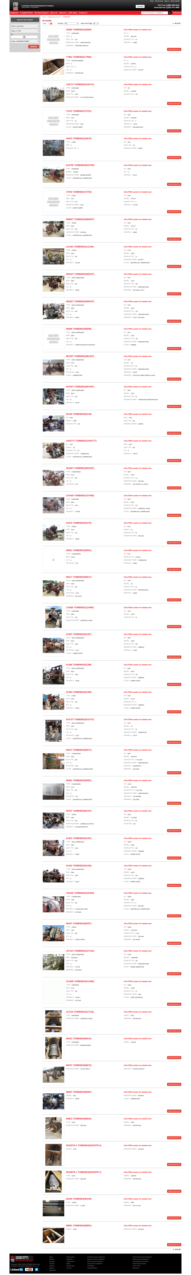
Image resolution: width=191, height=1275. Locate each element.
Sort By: (61, 23)
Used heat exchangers (139, 1263)
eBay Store (52, 1270)
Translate (140, 6)
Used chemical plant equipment (142, 1257)
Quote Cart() (175, 1)
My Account (159, 1)
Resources (136, 1268)
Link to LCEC (136, 1266)
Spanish (51, 1268)
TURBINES (66, 17)
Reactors (52, 1261)
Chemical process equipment (96, 1257)
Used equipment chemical (140, 1261)
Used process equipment (94, 1263)
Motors (68, 1263)
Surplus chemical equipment (95, 1259)
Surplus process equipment (141, 1259)
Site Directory (70, 1266)
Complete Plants (92, 1268)
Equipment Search (54, 17)
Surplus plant (70, 1257)
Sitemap (51, 1266)
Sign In (167, 1)
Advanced (177, 13)
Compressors (70, 1261)
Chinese (69, 1268)
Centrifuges (90, 1266)
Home (152, 1)
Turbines (52, 1263)
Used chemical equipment (95, 1261)
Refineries (69, 1259)
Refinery (51, 1259)
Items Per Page (86, 23)
